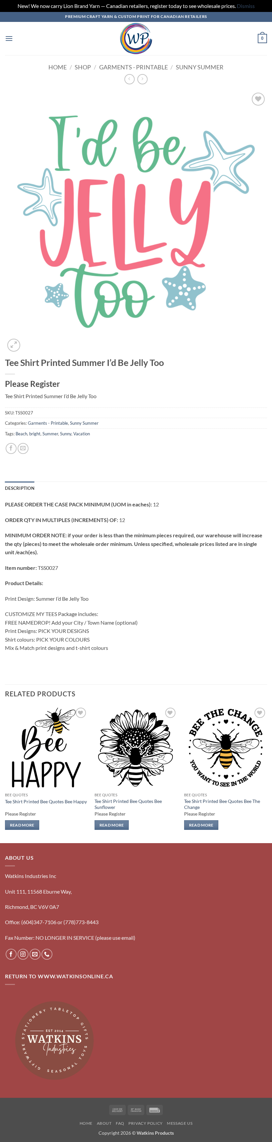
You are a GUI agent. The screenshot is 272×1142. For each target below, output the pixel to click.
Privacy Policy (145, 1123)
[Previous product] (142, 79)
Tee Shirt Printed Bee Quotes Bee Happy (46, 801)
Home (57, 67)
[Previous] (5, 773)
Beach (21, 433)
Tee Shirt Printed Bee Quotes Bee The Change (222, 804)
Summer (50, 433)
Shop (83, 67)
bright (34, 433)
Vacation (81, 433)
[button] (9, 38)
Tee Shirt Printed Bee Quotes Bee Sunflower (128, 804)
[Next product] (129, 79)
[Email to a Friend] (23, 448)
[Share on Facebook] (11, 448)
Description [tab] (19, 488)
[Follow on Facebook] (11, 954)
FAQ (120, 1123)
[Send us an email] (35, 954)
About (104, 1123)
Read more (22, 825)
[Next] (267, 773)
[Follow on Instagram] (23, 954)
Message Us (179, 1123)
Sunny (65, 433)
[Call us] (46, 954)
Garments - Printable (133, 67)
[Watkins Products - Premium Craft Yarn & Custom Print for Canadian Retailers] (136, 38)
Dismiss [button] (246, 6)
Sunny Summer (200, 67)
